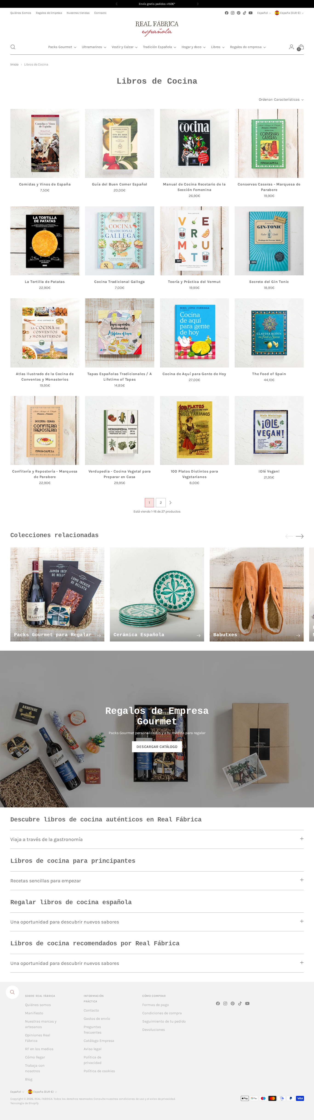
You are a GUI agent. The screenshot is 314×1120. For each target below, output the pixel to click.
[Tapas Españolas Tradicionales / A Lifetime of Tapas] (119, 332)
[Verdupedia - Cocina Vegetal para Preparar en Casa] (119, 430)
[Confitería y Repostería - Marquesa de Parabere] (44, 430)
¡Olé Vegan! (269, 471)
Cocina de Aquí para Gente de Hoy (194, 374)
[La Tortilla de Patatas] (44, 240)
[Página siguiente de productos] (170, 502)
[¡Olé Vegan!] (269, 430)
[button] (12, 46)
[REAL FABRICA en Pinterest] (239, 13)
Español (262, 12)
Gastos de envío (97, 1018)
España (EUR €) (290, 12)
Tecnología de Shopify (24, 1103)
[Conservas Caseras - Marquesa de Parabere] (269, 143)
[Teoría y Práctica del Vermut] (194, 240)
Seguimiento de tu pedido (164, 1021)
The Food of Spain (269, 374)
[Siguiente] (198, 4)
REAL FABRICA (43, 1098)
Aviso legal (92, 1049)
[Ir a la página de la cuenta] (291, 46)
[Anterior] (116, 4)
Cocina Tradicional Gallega (119, 281)
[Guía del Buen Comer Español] (119, 143)
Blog (28, 1079)
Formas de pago (155, 1005)
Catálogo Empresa (99, 1040)
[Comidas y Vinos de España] (44, 143)
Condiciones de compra (162, 1013)
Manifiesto (34, 1013)
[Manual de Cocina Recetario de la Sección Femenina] (194, 143)
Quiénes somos (38, 1005)
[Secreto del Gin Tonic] (269, 240)
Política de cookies (99, 1071)
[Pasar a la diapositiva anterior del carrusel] (289, 536)
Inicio (14, 64)
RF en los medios (39, 1049)
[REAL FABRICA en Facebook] (227, 13)
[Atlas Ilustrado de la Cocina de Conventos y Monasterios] (44, 332)
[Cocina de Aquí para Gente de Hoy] (194, 332)
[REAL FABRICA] (157, 27)
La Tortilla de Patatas (45, 281)
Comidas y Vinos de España (45, 184)
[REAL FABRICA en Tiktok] (245, 13)
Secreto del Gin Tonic (269, 281)
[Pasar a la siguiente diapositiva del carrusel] (300, 536)
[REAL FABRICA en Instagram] (233, 13)
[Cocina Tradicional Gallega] (119, 240)
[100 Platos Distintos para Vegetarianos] (194, 430)
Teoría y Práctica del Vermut (194, 281)
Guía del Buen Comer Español (120, 184)
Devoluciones (153, 1029)
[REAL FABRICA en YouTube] (250, 13)
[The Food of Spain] (269, 332)
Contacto (91, 1010)
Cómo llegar (35, 1057)
